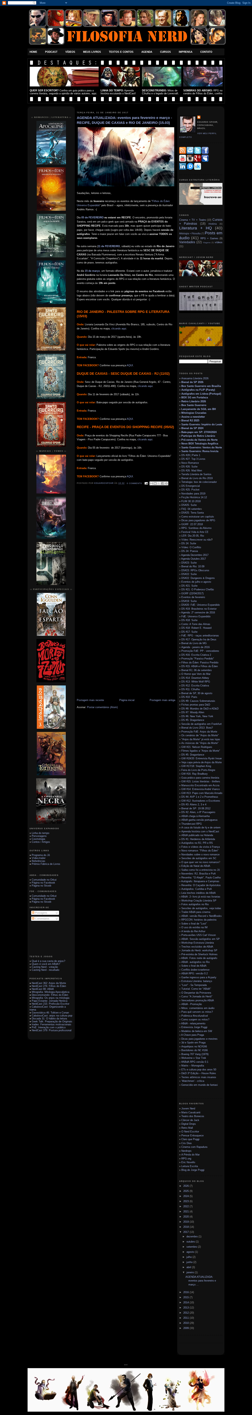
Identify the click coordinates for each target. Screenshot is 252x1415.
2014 (186, 1302)
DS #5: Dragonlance (192, 720)
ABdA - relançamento (193, 1023)
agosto (190, 1251)
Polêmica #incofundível (194, 1015)
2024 (186, 1196)
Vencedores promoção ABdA (197, 1000)
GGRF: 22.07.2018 (192, 524)
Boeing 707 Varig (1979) (194, 1054)
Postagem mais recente (90, 700)
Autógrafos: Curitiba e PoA (196, 888)
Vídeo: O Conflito (191, 547)
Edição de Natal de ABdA (195, 865)
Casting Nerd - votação (45, 966)
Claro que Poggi (190, 1139)
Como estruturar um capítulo (197, 516)
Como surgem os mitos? (195, 1019)
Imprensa (185, 51)
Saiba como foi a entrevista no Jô (200, 869)
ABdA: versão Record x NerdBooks (201, 915)
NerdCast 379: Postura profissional (51, 1030)
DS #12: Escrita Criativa (195, 685)
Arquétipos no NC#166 (194, 1046)
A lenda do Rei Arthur (193, 931)
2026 (186, 1185)
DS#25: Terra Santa (192, 512)
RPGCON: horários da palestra (198, 919)
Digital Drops (188, 1123)
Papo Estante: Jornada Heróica (49, 1000)
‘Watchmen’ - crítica (192, 1080)
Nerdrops (186, 1150)
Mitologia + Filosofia (190, 233)
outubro (191, 1241)
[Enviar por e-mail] (151, 483)
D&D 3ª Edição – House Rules (198, 1073)
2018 (186, 1226)
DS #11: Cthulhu (190, 689)
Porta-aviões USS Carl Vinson (198, 935)
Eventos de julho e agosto (196, 581)
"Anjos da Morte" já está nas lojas (200, 739)
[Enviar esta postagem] (146, 483)
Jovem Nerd (188, 1108)
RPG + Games (209, 238)
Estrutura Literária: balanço (196, 981)
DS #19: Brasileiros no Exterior (199, 608)
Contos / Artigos (41, 841)
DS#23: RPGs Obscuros (195, 570)
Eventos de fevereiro (193, 597)
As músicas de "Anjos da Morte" (200, 743)
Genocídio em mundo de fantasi (199, 1084)
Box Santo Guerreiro (193, 405)
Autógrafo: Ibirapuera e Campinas (200, 881)
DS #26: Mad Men (191, 470)
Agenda (146, 51)
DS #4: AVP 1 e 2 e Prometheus (199, 796)
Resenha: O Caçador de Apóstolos (201, 885)
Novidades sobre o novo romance (200, 854)
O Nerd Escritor (190, 1131)
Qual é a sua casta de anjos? (48, 961)
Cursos (165, 51)
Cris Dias (186, 1143)
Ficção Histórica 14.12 (194, 497)
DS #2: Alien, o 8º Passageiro (198, 812)
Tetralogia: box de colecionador (199, 481)
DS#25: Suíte (189, 505)
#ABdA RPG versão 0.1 (194, 1061)
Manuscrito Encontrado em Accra (200, 785)
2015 (186, 1297)
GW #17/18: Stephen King (196, 766)
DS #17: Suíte (189, 631)
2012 (186, 1312)
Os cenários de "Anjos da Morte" (200, 735)
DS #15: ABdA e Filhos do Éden (199, 666)
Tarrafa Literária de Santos (196, 474)
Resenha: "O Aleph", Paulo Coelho (201, 877)
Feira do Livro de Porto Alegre (198, 770)
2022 (186, 1206)
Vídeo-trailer (38, 858)
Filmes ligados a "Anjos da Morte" (200, 750)
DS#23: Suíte (189, 562)
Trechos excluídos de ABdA (197, 946)
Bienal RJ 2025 (190, 420)
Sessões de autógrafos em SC (198, 858)
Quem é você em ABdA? (46, 963)
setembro (192, 1246)
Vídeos (70, 51)
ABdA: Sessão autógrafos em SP (200, 938)
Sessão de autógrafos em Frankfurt (201, 723)
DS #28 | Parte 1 (190, 455)
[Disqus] (126, 545)
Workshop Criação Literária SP (198, 900)
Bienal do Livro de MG (194, 643)
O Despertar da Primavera (196, 992)
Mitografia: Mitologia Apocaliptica (50, 991)
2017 (186, 1231)
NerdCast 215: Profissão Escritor (50, 1003)
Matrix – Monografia (192, 1065)
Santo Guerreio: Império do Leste (201, 424)
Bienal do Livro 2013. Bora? (197, 727)
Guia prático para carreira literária (200, 777)
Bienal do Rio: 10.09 (192, 566)
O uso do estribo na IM (194, 927)
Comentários (41, 918)
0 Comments (134, 483)
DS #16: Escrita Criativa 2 (195, 654)
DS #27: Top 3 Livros (193, 458)
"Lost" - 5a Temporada (194, 985)
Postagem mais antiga (162, 700)
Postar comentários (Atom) (102, 707)
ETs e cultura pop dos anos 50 (198, 1069)
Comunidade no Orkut (44, 879)
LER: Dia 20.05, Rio (192, 535)
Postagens (40, 912)
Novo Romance (190, 462)
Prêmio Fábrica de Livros (46, 863)
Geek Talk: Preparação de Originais (52, 1021)
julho (189, 1257)
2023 (186, 1201)
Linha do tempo (40, 833)
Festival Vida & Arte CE (194, 531)
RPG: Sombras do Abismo (196, 528)
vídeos (218, 242)
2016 (186, 1292)
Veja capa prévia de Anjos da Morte (201, 762)
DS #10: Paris (189, 696)
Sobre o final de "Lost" (194, 923)
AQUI (130, 365)
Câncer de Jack (190, 1120)
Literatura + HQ (195, 228)
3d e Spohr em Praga (193, 1042)
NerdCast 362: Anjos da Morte (49, 983)
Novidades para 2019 (193, 493)
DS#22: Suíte (189, 574)
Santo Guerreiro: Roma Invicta (199, 451)
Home (33, 51)
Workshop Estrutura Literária (197, 942)
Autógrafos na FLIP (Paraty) (198, 389)
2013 (186, 1307)
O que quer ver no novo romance (200, 862)
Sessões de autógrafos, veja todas (201, 908)
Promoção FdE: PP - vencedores (200, 650)
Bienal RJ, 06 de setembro (196, 670)
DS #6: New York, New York (197, 716)
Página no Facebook (43, 882)
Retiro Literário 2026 (193, 401)
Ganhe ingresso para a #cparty (198, 977)
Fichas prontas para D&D (195, 704)
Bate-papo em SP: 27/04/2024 (199, 432)
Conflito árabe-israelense (195, 969)
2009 (186, 1328)
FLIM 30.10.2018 (191, 501)
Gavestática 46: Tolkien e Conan (50, 1012)
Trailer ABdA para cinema (195, 912)
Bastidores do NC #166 (194, 1050)
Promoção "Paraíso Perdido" (197, 658)
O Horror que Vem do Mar (195, 673)
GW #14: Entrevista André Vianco (200, 789)
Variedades (187, 242)
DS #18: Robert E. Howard (196, 627)
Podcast (51, 51)
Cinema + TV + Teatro (192, 219)
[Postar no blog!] (155, 483)
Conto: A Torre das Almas (195, 624)
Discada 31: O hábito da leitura (49, 1018)
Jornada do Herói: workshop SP (199, 950)
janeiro (190, 1272)
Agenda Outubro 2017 (193, 558)
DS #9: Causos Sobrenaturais (198, 700)
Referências (38, 861)
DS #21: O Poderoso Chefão (197, 589)
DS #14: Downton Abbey (195, 677)
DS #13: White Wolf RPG (195, 681)
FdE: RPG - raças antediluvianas (200, 635)
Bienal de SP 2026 (192, 382)
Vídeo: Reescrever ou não (196, 539)
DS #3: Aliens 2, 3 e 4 (193, 804)
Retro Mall (187, 1127)
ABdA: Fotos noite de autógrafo (199, 958)
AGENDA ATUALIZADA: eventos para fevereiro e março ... (200, 1280)
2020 (186, 1216)
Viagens (206, 242)
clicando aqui (118, 328)
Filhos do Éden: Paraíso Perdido (199, 662)
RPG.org (186, 1158)
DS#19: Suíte (189, 601)
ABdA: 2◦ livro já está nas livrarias (200, 896)
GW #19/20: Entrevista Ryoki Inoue (201, 758)
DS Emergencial (190, 485)
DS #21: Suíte (189, 585)
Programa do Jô (41, 855)
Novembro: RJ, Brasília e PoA (198, 873)
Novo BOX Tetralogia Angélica (199, 443)
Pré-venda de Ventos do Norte (199, 439)
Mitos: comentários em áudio (197, 1008)
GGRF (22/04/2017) (192, 593)
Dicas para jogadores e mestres (199, 1038)
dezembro (192, 1236)
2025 (186, 1191)
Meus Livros (92, 51)
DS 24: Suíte (188, 543)
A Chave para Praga (192, 1034)
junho (189, 1262)
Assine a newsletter (193, 416)
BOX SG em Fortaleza (194, 397)
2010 (186, 1322)
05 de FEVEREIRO (92, 217)
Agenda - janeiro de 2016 (195, 647)
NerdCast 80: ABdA (43, 989)
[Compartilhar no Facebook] (163, 483)
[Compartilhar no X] (159, 483)
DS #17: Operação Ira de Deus (198, 639)
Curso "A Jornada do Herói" (196, 996)
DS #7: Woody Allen (192, 712)
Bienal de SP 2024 (192, 428)
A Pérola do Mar (190, 1154)
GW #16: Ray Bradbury (194, 773)
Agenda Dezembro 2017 (194, 555)
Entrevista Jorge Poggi (194, 1027)
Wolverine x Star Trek (193, 1057)
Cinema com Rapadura (194, 1146)
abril (189, 1267)
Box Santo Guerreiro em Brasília (201, 386)
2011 (186, 1317)
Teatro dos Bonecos (192, 1116)
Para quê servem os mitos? (197, 1011)
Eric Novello (188, 1162)
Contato (206, 51)
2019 (186, 1221)
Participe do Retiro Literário (198, 435)
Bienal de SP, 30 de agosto (196, 693)
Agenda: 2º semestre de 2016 (198, 612)
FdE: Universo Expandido (195, 616)
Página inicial (126, 700)
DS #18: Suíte (189, 620)
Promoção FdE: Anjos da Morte (199, 731)
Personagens (39, 836)
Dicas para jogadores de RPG (198, 520)
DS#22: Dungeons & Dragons (198, 578)
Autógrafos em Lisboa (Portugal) (201, 393)
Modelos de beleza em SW (196, 1031)
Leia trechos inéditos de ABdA (198, 892)
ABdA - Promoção (191, 1004)
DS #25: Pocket (190, 489)
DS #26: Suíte (189, 466)
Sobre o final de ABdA (194, 965)
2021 (186, 1211)
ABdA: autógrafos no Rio (195, 962)
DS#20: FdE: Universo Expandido (200, 604)
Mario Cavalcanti (190, 1112)
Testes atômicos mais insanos (198, 1077)
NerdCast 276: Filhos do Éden (49, 986)
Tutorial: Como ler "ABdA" (196, 988)
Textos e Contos (121, 51)
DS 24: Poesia (189, 551)
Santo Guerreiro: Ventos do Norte (201, 447)
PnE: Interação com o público (49, 1027)
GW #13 (201, 793)
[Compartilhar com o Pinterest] (166, 483)
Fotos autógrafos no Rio (195, 904)
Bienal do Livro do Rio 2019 (197, 478)
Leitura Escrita (189, 1166)
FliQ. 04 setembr (190, 508)
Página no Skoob (41, 885)
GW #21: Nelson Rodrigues (196, 747)
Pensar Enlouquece (192, 1135)
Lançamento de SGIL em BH (198, 409)
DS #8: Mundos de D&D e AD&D (200, 708)
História (212, 224)
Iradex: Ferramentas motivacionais (51, 1024)
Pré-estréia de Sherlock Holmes (199, 954)
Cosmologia (38, 838)
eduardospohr (104, 483)
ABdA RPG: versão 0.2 (194, 973)
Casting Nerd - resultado (45, 969)
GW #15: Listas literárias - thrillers (200, 781)
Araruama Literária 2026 (194, 378)
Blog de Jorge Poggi (192, 1169)
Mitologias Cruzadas (193, 412)
